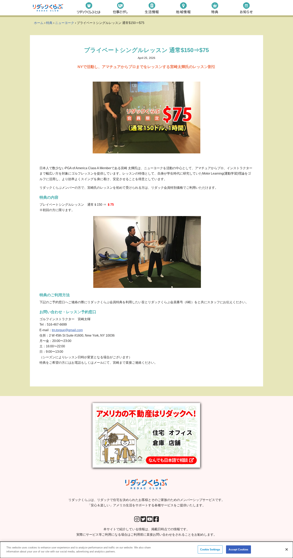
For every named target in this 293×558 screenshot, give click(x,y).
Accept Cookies (238, 549)
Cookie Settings (210, 549)
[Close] (286, 549)
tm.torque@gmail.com (67, 330)
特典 (49, 23)
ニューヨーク (64, 23)
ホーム (38, 23)
